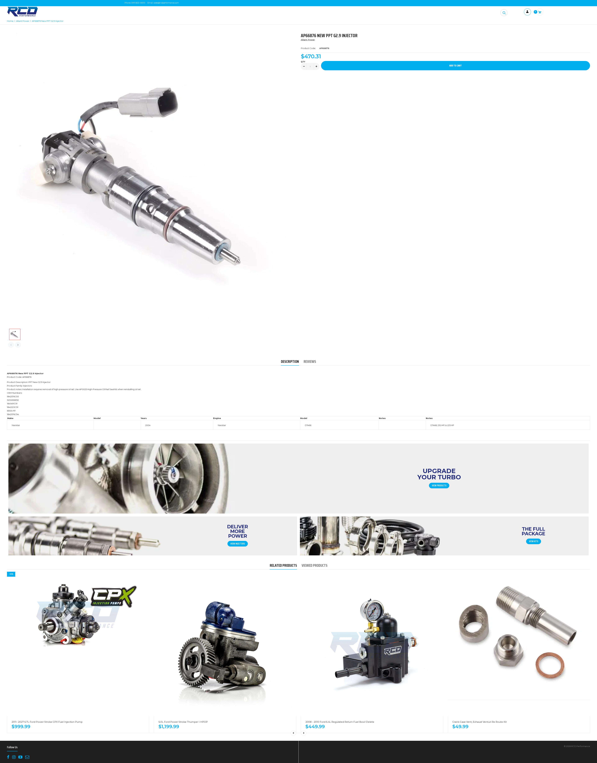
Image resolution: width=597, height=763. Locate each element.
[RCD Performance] (22, 16)
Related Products (283, 565)
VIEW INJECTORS (237, 544)
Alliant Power (308, 39)
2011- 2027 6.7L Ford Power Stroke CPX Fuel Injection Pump (47, 721)
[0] (539, 11)
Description (290, 361)
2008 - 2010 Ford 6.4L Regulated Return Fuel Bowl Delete (339, 721)
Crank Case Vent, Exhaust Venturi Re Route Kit (479, 721)
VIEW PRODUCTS (439, 485)
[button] (503, 12)
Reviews (310, 361)
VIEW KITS (533, 541)
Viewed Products (314, 565)
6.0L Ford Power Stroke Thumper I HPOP (183, 721)
